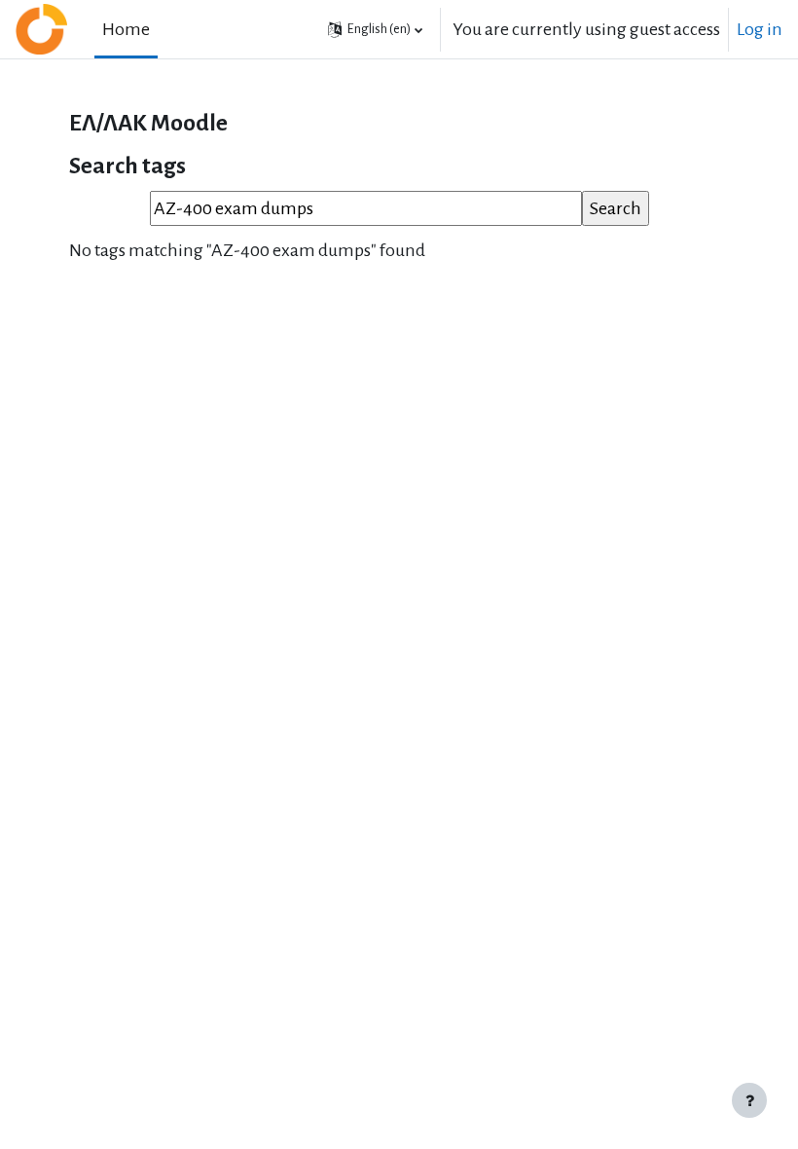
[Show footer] (749, 1100)
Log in (759, 29)
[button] (375, 29)
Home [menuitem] (126, 29)
